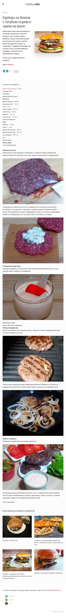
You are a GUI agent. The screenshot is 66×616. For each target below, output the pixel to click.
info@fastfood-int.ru (54, 590)
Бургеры (5, 12)
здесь (10, 58)
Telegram (10, 64)
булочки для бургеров (10, 89)
